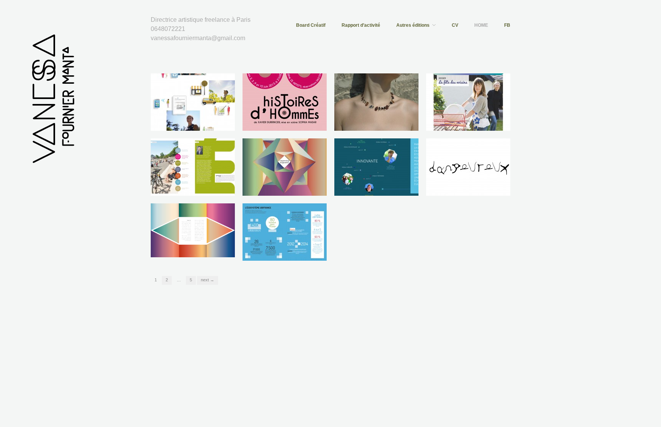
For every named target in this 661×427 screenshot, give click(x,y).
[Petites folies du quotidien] (376, 101)
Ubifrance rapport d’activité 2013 (285, 250)
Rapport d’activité (361, 25)
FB (507, 25)
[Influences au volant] (468, 166)
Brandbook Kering (210, 253)
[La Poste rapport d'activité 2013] (193, 101)
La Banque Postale (392, 188)
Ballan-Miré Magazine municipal (463, 120)
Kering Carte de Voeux (297, 188)
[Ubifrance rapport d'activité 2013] (285, 231)
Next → (207, 280)
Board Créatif (311, 25)
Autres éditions (413, 25)
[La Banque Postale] (376, 166)
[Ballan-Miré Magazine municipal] (468, 101)
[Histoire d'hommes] (285, 101)
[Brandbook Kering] (193, 230)
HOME (481, 25)
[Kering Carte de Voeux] (285, 166)
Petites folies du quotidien (385, 123)
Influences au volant (483, 188)
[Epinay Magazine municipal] (193, 166)
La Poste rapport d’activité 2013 (193, 120)
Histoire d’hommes (301, 123)
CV (455, 25)
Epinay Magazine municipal (199, 188)
